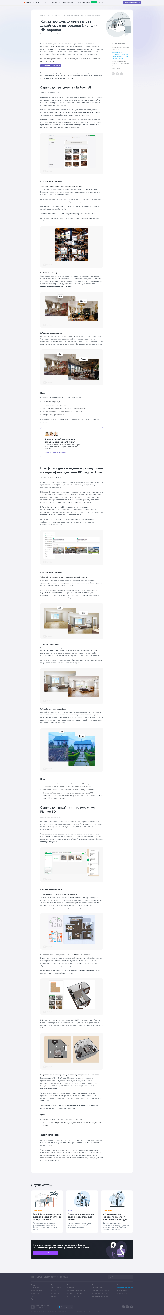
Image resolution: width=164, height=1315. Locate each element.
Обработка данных (100, 1296)
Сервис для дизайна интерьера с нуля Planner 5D (121, 63)
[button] (120, 1277)
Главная (42, 15)
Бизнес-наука (56, 15)
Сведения (76, 1290)
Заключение (116, 68)
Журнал (48, 15)
